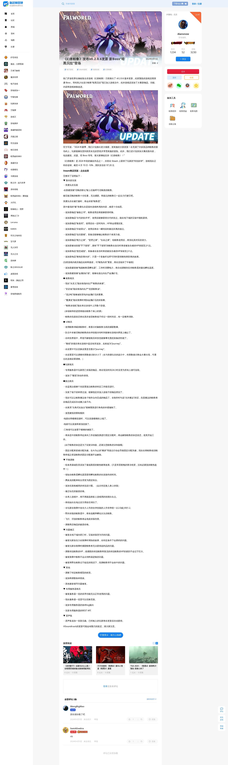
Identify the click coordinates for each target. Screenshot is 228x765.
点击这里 (84, 170)
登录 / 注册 (197, 3)
